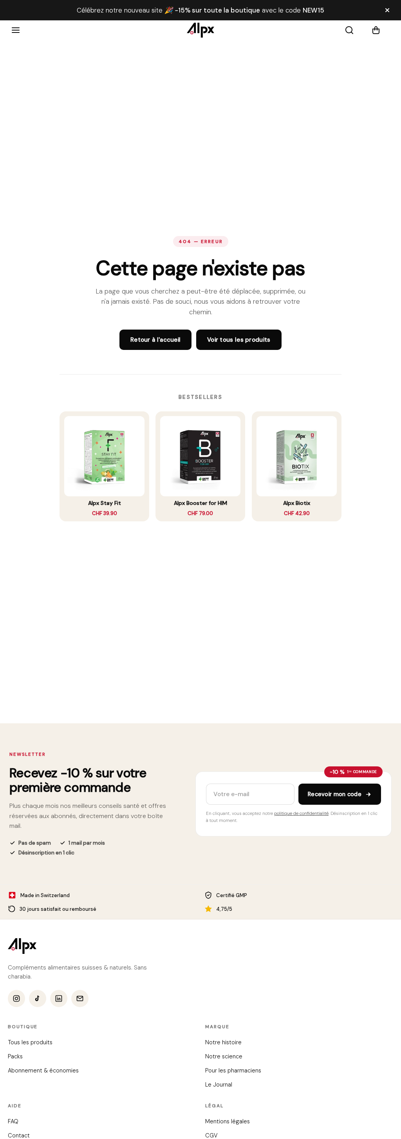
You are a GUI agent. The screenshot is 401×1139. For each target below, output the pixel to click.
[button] (380, 30)
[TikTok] (37, 998)
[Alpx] (200, 30)
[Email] (80, 998)
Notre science (223, 1056)
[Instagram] (16, 998)
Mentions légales (227, 1121)
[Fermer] (387, 10)
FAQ (13, 1121)
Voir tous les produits (239, 340)
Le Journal (218, 1085)
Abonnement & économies (43, 1070)
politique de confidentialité (301, 813)
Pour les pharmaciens (233, 1070)
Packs (15, 1056)
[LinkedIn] (58, 998)
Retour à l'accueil (155, 340)
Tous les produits (30, 1042)
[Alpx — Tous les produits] (22, 946)
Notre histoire (223, 1042)
